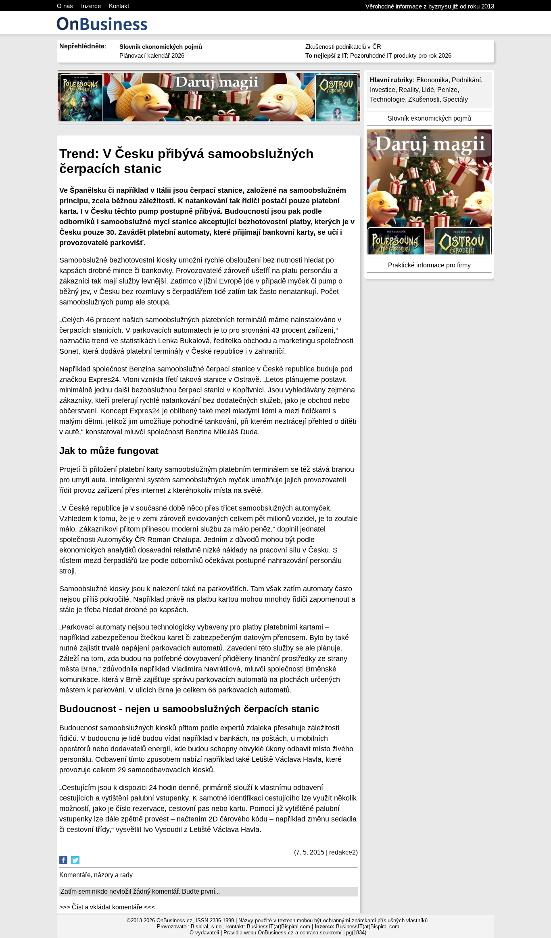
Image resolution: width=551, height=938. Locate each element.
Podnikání (466, 80)
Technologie (387, 99)
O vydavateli (204, 933)
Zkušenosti (424, 99)
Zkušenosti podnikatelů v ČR (343, 46)
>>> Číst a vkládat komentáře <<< (107, 907)
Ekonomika (432, 80)
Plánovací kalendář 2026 (151, 55)
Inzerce (91, 5)
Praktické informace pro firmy (429, 265)
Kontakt (119, 5)
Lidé (428, 89)
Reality (408, 89)
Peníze (447, 89)
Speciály (455, 99)
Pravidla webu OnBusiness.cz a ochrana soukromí (282, 933)
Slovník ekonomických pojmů (429, 118)
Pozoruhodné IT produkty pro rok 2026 (378, 55)
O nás (65, 5)
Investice (382, 89)
